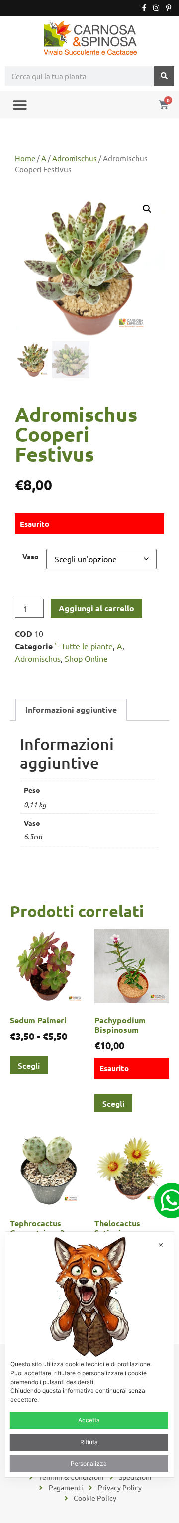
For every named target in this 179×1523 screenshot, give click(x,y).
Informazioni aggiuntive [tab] (71, 709)
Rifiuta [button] (89, 1442)
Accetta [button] (89, 1420)
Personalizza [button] (89, 1463)
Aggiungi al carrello (96, 608)
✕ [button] (161, 1245)
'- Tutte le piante (84, 646)
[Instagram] (156, 7)
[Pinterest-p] (168, 7)
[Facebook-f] (144, 7)
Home (25, 158)
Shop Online (86, 658)
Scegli (29, 1065)
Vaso (30, 556)
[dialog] (89, 1354)
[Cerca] (164, 76)
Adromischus (74, 158)
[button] (19, 104)
